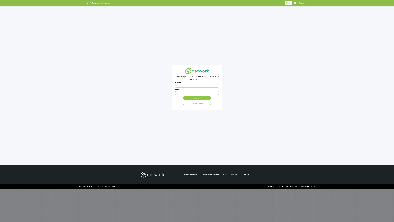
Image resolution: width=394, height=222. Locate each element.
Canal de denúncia (231, 174)
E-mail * (178, 83)
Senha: (177, 90)
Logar (288, 3)
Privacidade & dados (211, 174)
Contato (246, 174)
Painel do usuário (191, 174)
